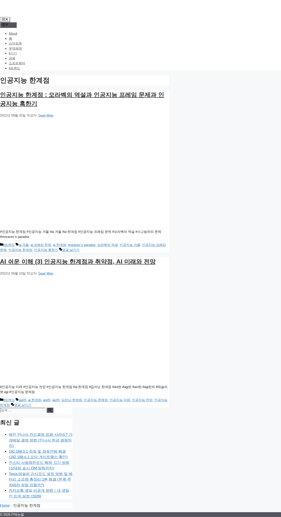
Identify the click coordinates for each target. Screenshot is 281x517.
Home (5, 505)
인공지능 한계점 (20, 250)
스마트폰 (15, 43)
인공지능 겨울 (130, 245)
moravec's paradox (81, 245)
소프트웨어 (17, 63)
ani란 (46, 400)
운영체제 (15, 48)
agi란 (22, 400)
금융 (12, 58)
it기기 (13, 53)
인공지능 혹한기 (46, 250)
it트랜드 (14, 68)
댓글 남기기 (70, 250)
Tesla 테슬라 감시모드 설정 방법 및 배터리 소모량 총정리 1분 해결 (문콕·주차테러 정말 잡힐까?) (40, 479)
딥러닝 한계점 (71, 400)
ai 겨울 (24, 245)
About (13, 33)
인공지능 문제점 (96, 400)
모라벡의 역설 (107, 245)
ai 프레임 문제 (41, 245)
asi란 (56, 400)
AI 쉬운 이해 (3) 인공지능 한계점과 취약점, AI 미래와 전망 (78, 261)
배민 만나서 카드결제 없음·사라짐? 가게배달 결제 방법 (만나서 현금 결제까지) (40, 440)
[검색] (50, 410)
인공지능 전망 (142, 400)
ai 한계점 (59, 245)
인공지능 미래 (120, 400)
